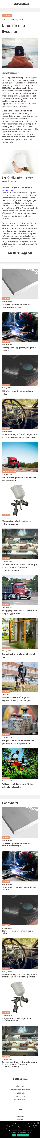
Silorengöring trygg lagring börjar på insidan (19, 349)
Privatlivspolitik (23, 1135)
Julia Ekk (21, 20)
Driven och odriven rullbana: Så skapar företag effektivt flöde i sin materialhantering (19, 567)
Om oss (20, 1120)
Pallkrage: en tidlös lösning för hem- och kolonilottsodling (18, 785)
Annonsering (20, 1117)
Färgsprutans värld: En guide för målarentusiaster (16, 522)
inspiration (7, 15)
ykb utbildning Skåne (9, 472)
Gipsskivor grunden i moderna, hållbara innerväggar (16, 306)
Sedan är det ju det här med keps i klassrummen (17, 188)
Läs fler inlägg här (20, 253)
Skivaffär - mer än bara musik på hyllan (17, 392)
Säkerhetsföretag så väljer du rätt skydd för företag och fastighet (18, 699)
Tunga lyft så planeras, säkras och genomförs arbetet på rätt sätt (18, 742)
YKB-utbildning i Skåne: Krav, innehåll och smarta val (19, 479)
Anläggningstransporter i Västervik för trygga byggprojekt (20, 612)
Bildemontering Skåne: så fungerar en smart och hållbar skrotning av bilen (19, 436)
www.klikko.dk (22, 1100)
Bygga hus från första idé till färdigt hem (18, 655)
